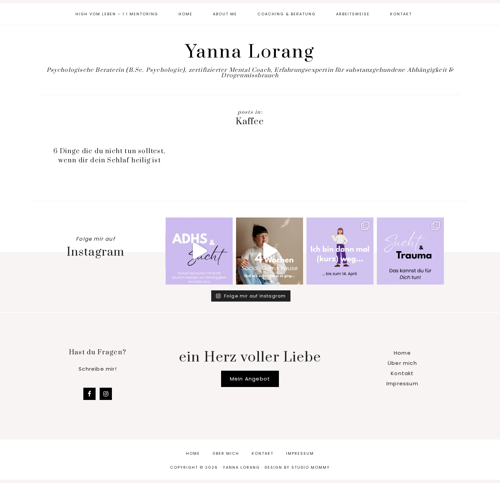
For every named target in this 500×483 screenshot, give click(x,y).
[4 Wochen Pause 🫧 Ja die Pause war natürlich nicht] (269, 251)
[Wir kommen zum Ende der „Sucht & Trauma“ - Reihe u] (410, 251)
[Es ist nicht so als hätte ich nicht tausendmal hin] (339, 251)
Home (402, 352)
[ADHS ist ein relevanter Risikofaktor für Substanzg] (199, 251)
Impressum (402, 383)
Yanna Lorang (250, 52)
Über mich (402, 363)
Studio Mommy (310, 467)
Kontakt (402, 373)
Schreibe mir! (98, 368)
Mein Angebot (250, 378)
